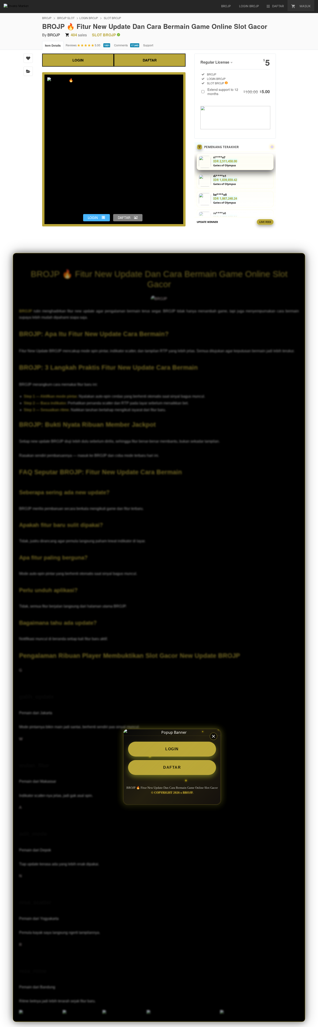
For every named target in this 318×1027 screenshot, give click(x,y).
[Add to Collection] (28, 71)
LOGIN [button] (93, 217)
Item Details (53, 45)
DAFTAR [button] (124, 217)
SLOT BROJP (112, 18)
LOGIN (78, 60)
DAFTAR (150, 60)
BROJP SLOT (65, 18)
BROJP (46, 18)
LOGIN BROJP (88, 18)
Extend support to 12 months (238, 91)
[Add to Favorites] (28, 58)
